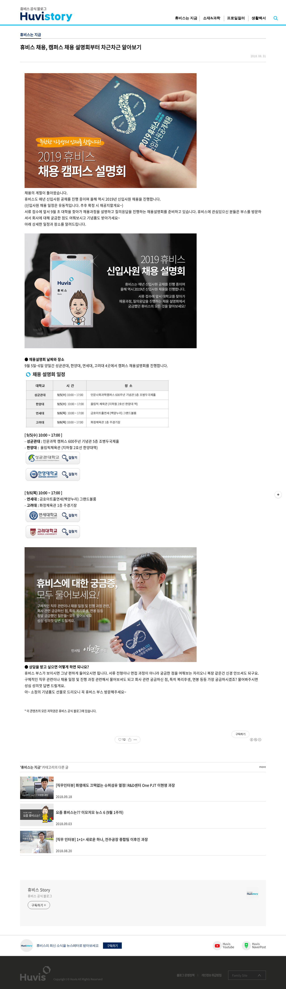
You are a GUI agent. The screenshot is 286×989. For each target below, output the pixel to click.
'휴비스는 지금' (30, 767)
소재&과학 (211, 18)
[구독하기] (278, 494)
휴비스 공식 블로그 (40, 896)
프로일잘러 (236, 18)
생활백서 (259, 18)
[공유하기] (129, 739)
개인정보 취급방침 (211, 975)
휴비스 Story (39, 890)
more (262, 767)
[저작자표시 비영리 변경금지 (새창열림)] (255, 739)
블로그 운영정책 (185, 975)
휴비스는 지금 (186, 18)
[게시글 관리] (135, 739)
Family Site (239, 975)
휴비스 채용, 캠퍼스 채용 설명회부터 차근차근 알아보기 (80, 47)
